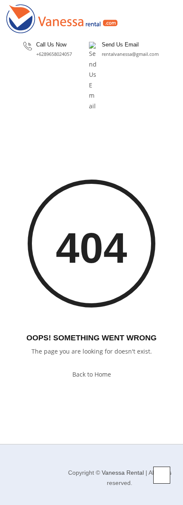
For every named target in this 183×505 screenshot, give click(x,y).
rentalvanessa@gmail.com (130, 54)
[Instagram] (27, 469)
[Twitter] (43, 469)
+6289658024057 (54, 54)
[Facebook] (10, 469)
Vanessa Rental (123, 472)
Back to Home (91, 374)
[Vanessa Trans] (61, 19)
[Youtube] (30, 487)
